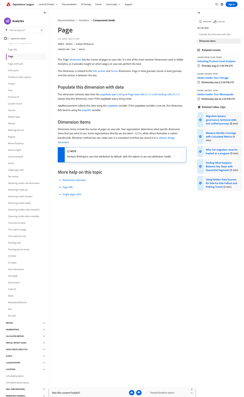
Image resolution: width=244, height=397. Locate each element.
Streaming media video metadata (23, 216)
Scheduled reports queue (17, 382)
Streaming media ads (18, 189)
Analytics (84, 20)
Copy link (221, 21)
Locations (10, 369)
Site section (99, 71)
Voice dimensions (16, 269)
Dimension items (207, 40)
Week (10, 295)
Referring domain (16, 130)
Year (10, 309)
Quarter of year (15, 103)
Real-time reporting (15, 389)
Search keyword (15, 156)
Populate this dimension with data (215, 34)
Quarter (11, 110)
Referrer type (14, 116)
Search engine (14, 149)
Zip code (12, 315)
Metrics (69, 43)
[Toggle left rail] (45, 13)
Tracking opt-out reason (19, 249)
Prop (10, 90)
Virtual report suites (16, 343)
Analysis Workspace (85, 43)
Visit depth (13, 275)
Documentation (66, 20)
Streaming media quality (19, 202)
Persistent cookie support (19, 77)
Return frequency (16, 143)
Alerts (9, 356)
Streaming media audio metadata (23, 209)
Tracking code (14, 242)
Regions (11, 136)
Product (11, 83)
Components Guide (104, 20)
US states (12, 262)
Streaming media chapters (20, 196)
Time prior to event (16, 222)
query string (112, 94)
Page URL (67, 187)
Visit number (14, 282)
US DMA (12, 256)
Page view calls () (139, 94)
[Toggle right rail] (199, 13)
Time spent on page (17, 229)
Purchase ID (13, 96)
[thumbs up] (131, 392)
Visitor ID (12, 289)
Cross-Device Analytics (17, 349)
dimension (75, 59)
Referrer (11, 123)
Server (114, 71)
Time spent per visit (17, 236)
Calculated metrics (15, 336)
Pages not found (15, 63)
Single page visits (71, 194)
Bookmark (207, 21)
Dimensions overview (74, 180)
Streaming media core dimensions (24, 183)
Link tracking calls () (165, 94)
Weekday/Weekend (17, 302)
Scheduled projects (14, 375)
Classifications (13, 363)
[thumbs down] (139, 392)
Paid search (13, 70)
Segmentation (12, 329)
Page (10, 56)
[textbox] (24, 30)
